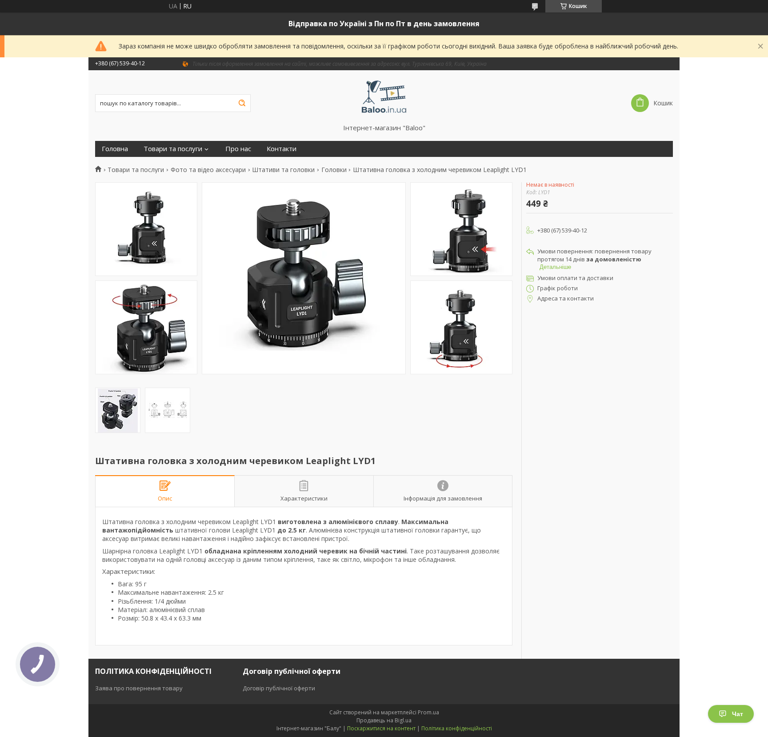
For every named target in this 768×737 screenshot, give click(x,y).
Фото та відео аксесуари (208, 170)
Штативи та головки (283, 170)
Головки (334, 170)
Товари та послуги (173, 148)
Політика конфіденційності (456, 728)
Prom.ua (428, 712)
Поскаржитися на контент (381, 728)
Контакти (281, 148)
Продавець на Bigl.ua (384, 720)
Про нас (238, 148)
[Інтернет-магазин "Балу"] (384, 97)
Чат (737, 713)
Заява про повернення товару (139, 688)
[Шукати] (242, 103)
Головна (115, 148)
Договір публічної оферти (279, 688)
